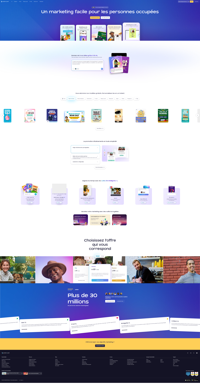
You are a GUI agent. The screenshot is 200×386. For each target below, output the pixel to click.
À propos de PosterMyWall (6, 359)
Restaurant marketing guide (86, 364)
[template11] (112, 116)
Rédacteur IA (112, 363)
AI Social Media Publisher (114, 360)
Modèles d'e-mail (32, 360)
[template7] (23, 116)
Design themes (31, 363)
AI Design (111, 359)
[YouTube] (197, 353)
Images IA (111, 364)
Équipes (56, 363)
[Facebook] (188, 353)
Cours (83, 360)
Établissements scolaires (59, 364)
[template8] (46, 116)
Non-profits (57, 365)
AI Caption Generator (130, 364)
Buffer (161, 360)
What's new (3, 360)
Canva (147, 359)
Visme (161, 359)
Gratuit (56, 359)
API (173, 364)
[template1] (179, 116)
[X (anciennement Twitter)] (194, 353)
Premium (56, 360)
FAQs (174, 363)
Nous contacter (175, 359)
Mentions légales (176, 365)
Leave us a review (4, 364)
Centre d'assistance (176, 360)
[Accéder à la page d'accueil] (4, 2)
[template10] (90, 116)
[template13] (157, 116)
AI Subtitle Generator (130, 359)
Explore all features (32, 365)
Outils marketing (31, 364)
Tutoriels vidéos (84, 359)
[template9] (68, 116)
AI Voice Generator (130, 360)
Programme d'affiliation (5, 363)
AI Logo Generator (130, 363)
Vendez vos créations (5, 365)
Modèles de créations (32, 359)
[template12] (134, 118)
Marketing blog (84, 363)
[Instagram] (191, 353)
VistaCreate (148, 360)
